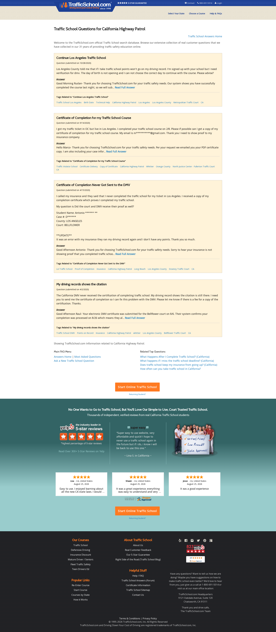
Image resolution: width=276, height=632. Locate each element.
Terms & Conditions (130, 618)
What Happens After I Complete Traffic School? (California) (174, 356)
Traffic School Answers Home (205, 36)
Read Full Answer (125, 87)
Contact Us (138, 594)
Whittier (150, 166)
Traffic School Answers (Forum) (138, 580)
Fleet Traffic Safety (81, 564)
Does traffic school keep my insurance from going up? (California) (178, 364)
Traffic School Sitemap (138, 590)
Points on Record (85, 333)
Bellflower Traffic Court (175, 333)
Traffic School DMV (65, 333)
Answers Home (63, 356)
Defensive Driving (80, 550)
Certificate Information (138, 585)
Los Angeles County (161, 102)
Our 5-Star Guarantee (138, 554)
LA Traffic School (64, 269)
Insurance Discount (80, 554)
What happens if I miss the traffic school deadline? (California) (177, 360)
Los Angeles (144, 102)
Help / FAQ (138, 575)
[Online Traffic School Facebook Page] (186, 541)
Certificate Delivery (89, 166)
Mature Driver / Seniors (80, 559)
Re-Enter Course (80, 585)
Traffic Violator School (66, 166)
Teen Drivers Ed (80, 569)
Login (219, 3)
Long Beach (139, 269)
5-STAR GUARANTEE (137, 3)
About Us (138, 545)
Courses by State (80, 594)
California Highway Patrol (124, 102)
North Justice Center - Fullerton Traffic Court (194, 166)
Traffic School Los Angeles (69, 102)
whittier (136, 333)
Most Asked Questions (87, 356)
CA (202, 102)
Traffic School (80, 545)
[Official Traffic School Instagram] (192, 541)
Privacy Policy (150, 618)
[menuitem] (176, 13)
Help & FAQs (216, 13)
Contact (191, 3)
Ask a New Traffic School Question (74, 360)
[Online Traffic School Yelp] (180, 541)
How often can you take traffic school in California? (170, 368)
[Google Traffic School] (211, 541)
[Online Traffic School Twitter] (198, 541)
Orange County (163, 166)
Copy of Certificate (109, 166)
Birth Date (89, 102)
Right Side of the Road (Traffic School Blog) (138, 559)
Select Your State (176, 13)
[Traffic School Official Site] (85, 6)
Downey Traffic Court (179, 269)
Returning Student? (137, 394)
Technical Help (103, 102)
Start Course (80, 590)
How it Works (80, 599)
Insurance (101, 269)
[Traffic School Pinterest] (204, 541)
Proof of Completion (84, 269)
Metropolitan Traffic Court (186, 102)
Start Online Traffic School (137, 387)
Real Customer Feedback (138, 550)
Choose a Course (197, 13)
